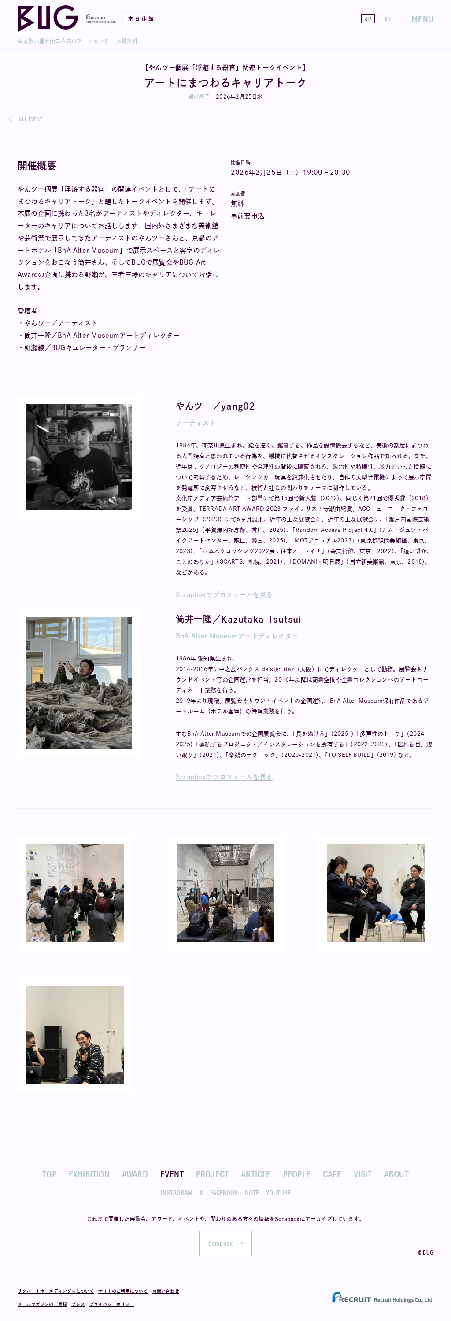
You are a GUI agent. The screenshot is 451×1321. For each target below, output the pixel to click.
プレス (78, 1304)
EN (388, 18)
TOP (49, 1174)
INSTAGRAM (176, 1192)
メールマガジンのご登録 (42, 1304)
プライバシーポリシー (111, 1304)
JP (367, 18)
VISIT (363, 1174)
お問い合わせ (165, 1291)
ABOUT (396, 1174)
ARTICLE (255, 1174)
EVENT (172, 1174)
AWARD (135, 1174)
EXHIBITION (89, 1174)
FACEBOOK (224, 1192)
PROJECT (212, 1174)
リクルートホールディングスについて (56, 1291)
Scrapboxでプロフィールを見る (224, 594)
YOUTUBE (278, 1192)
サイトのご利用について (123, 1291)
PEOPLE (297, 1174)
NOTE (252, 1192)
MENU (422, 19)
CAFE (332, 1174)
